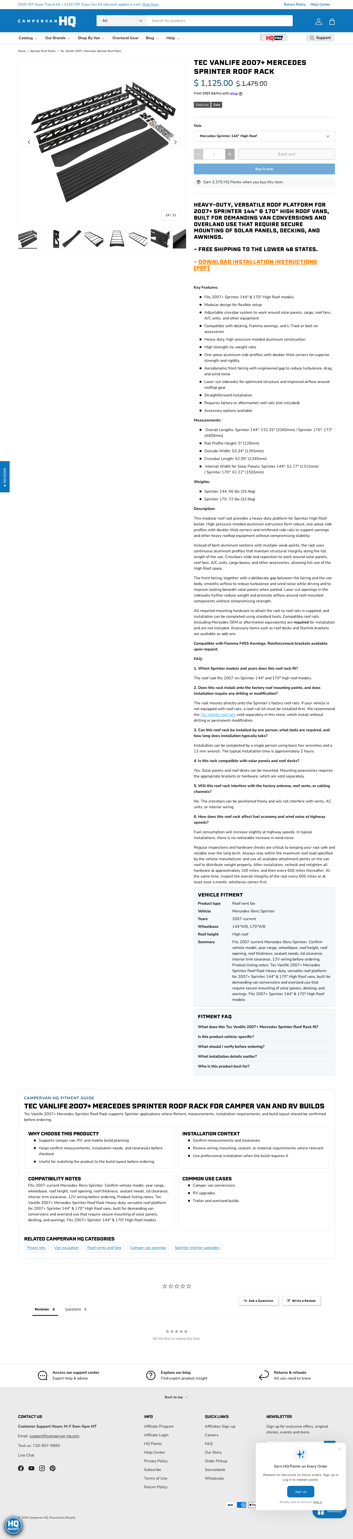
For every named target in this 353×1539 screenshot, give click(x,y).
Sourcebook (215, 1469)
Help (170, 38)
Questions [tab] (73, 1309)
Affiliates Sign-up (220, 1426)
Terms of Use (155, 1478)
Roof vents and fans (104, 1247)
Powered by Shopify (62, 1518)
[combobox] (195, 20)
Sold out (286, 154)
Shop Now (150, 4)
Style (198, 125)
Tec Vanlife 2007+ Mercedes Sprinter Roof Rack (90, 51)
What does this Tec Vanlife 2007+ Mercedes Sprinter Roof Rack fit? (258, 1027)
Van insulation (66, 1247)
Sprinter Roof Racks (43, 51)
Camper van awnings (148, 1247)
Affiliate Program (159, 1426)
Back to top (174, 1397)
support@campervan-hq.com (54, 1436)
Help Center (320, 4)
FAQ (209, 1443)
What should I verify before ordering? (231, 1046)
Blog (150, 38)
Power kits (36, 1247)
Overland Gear (125, 38)
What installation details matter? (227, 1056)
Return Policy (295, 4)
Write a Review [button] (304, 1300)
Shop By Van (89, 38)
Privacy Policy (156, 1461)
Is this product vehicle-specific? (226, 1036)
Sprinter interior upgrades (197, 1247)
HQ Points (153, 1443)
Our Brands (55, 38)
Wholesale (214, 1478)
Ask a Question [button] (261, 1300)
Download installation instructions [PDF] (255, 265)
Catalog (26, 38)
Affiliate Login (156, 1435)
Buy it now (264, 168)
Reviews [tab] (42, 1309)
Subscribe (152, 1469)
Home (22, 51)
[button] (332, 21)
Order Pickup (216, 1461)
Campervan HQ (38, 1518)
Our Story (213, 1452)
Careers (212, 1435)
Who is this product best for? (223, 1066)
